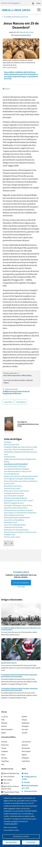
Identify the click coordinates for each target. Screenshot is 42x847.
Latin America (26, 742)
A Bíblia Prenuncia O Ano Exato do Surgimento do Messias (16, 392)
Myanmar (25, 745)
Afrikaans (4, 723)
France (3, 755)
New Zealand (26, 751)
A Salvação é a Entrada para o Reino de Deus (18, 505)
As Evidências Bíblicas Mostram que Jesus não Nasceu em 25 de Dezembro (20, 629)
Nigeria (24, 755)
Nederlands (25, 723)
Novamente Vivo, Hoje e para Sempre (16, 530)
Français (24, 720)
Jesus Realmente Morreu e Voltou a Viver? (18, 471)
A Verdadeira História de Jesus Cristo (16, 17)
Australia (4, 742)
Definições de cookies (21, 836)
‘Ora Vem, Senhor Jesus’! (12, 537)
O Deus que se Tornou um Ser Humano (16, 491)
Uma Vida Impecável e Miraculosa (17, 375)
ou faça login (21, 586)
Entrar (38, 3)
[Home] (16, 10)
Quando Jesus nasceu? (9, 663)
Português (25, 726)
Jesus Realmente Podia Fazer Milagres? (16, 469)
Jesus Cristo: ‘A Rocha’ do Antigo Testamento (18, 449)
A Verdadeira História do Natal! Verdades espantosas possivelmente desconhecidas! (19, 689)
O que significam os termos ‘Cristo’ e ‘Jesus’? (18, 500)
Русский (25, 729)
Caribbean (4, 751)
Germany (4, 758)
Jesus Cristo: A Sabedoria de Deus (15, 525)
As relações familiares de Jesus (14, 493)
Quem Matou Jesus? (10, 522)
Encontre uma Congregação (10, 3)
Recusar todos (11, 842)
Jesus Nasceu (21, 402)
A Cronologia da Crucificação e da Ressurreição (19, 479)
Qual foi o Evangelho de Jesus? (14, 503)
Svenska (24, 733)
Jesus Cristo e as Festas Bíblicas (14, 520)
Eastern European (7, 729)
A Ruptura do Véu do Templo (13, 527)
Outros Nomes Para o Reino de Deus (15, 508)
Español (24, 716)
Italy (2, 764)
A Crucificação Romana (11, 474)
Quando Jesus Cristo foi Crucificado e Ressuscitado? (21, 476)
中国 (2, 720)
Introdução (7, 442)
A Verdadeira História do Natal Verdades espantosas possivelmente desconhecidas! (19, 675)
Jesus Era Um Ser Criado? (12, 488)
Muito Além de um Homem (13, 486)
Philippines (25, 758)
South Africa (26, 761)
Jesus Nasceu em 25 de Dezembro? (16, 464)
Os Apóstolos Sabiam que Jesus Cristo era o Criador (20, 447)
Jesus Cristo (8, 402)
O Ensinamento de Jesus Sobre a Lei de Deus (18, 510)
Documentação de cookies (11, 830)
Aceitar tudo (30, 842)
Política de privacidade (10, 827)
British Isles (5, 745)
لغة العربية (4, 716)
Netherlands (26, 748)
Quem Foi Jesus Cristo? (11, 444)
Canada (3, 748)
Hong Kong (4, 761)
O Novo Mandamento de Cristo (14, 515)
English (3, 733)
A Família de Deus (9, 457)
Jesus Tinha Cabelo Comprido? (14, 496)
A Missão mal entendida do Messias (15, 498)
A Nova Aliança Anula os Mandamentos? (17, 517)
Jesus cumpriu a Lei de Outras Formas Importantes (20, 513)
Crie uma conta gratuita (21, 582)
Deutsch (4, 726)
